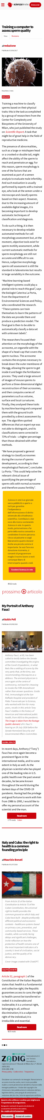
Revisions (15, 36)
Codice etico (18, 1072)
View (6, 37)
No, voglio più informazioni (12, 1111)
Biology (5, 97)
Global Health (8, 742)
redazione (10, 46)
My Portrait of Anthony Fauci (18, 607)
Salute (5, 970)
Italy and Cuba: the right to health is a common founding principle (20, 846)
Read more (22, 815)
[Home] (18, 4)
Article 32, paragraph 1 (14, 976)
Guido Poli (10, 619)
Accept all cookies (23, 1116)
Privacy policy (7, 1072)
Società (13, 970)
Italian (19, 820)
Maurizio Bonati (13, 860)
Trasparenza (29, 1072)
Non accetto (7, 1116)
